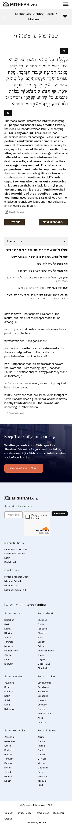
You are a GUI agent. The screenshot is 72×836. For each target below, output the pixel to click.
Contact (8, 813)
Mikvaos (42, 759)
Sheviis (8, 637)
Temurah (8, 759)
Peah (6, 624)
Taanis (41, 655)
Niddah (41, 763)
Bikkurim (8, 664)
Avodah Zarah (45, 713)
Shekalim (42, 633)
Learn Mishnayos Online (25, 604)
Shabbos (42, 620)
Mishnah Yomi (11, 585)
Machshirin (43, 768)
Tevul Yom (43, 776)
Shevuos (42, 705)
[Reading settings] (65, 16)
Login (7, 558)
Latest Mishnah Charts (15, 549)
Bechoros (9, 750)
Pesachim (43, 629)
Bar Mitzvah (10, 562)
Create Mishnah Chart (24, 468)
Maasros (8, 646)
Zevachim (9, 737)
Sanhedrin (43, 696)
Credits (8, 819)
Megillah (42, 659)
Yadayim (42, 781)
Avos (40, 718)
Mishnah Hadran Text (15, 590)
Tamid (7, 772)
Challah (8, 655)
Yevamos (9, 683)
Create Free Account (14, 553)
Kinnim (7, 781)
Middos (8, 776)
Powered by (36, 822)
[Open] (66, 4)
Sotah (7, 700)
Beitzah (41, 646)
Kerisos (8, 763)
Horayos (42, 722)
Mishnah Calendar (13, 581)
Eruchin (8, 754)
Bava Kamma (44, 683)
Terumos (8, 642)
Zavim (41, 772)
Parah (40, 750)
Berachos (9, 620)
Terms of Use (42, 813)
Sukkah (41, 642)
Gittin (7, 705)
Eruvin (41, 624)
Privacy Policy (24, 813)
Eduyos (41, 709)
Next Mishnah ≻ (53, 222)
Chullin (7, 746)
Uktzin (41, 785)
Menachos (9, 741)
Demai (7, 629)
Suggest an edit (17, 212)
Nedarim (8, 691)
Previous (14, 222)
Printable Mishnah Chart (16, 577)
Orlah (7, 659)
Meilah (7, 768)
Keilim (41, 737)
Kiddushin (9, 709)
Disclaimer (58, 813)
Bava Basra (43, 691)
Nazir (7, 696)
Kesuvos (8, 687)
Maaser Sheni (11, 651)
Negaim (41, 746)
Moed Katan (44, 664)
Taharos (42, 754)
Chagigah (43, 668)
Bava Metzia (44, 687)
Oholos (41, 741)
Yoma (41, 637)
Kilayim (8, 633)
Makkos (42, 700)
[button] (36, 241)
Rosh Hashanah (46, 651)
